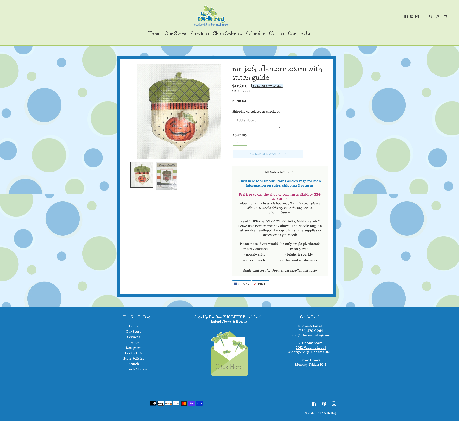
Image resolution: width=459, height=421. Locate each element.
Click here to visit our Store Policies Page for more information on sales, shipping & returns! (280, 183)
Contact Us (133, 353)
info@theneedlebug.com (310, 335)
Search (133, 363)
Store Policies (133, 358)
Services (133, 336)
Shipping (238, 111)
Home (133, 326)
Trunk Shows (136, 369)
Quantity (240, 134)
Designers (133, 347)
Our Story (133, 331)
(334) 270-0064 (311, 330)
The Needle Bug (326, 413)
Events (133, 342)
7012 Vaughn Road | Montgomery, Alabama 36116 (310, 349)
